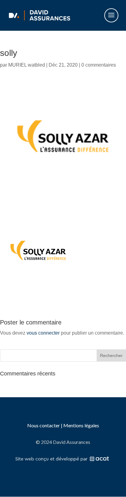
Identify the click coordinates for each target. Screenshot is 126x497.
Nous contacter (44, 425)
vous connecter (43, 333)
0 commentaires (98, 65)
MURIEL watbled (26, 65)
